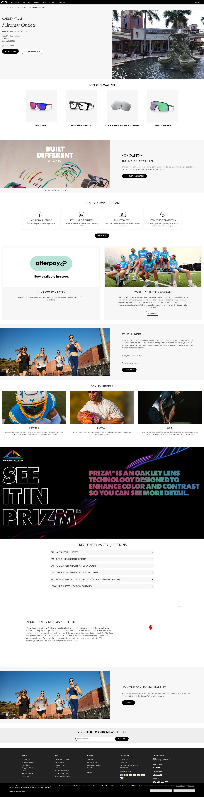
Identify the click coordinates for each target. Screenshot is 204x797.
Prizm (44, 2)
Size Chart (25, 765)
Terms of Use (59, 762)
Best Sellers (26, 2)
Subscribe (128, 703)
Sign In (197, 2)
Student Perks (157, 771)
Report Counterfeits (62, 771)
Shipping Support (28, 762)
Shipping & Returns (29, 768)
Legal (56, 755)
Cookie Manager (45, 787)
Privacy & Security (61, 765)
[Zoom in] (179, 601)
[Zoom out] (179, 604)
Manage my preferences (17, 791)
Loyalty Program (158, 764)
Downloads (26, 776)
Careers (89, 773)
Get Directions (10, 51)
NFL (70, 2)
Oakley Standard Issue (164, 760)
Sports (51, 2)
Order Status (124, 762)
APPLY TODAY (129, 370)
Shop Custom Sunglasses (134, 176)
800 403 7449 (124, 768)
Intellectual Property (62, 773)
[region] (150, 631)
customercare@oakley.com (129, 765)
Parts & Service (27, 773)
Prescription (61, 2)
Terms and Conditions (62, 760)
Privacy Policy (180, 786)
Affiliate (90, 760)
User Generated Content (63, 776)
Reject (161, 791)
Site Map (90, 768)
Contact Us (124, 760)
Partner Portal (92, 762)
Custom (36, 2)
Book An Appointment (32, 51)
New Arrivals (15, 2)
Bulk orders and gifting (95, 765)
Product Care (26, 760)
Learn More (102, 236)
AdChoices (58, 768)
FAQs (24, 771)
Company (90, 755)
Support (24, 755)
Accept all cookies (184, 791)
